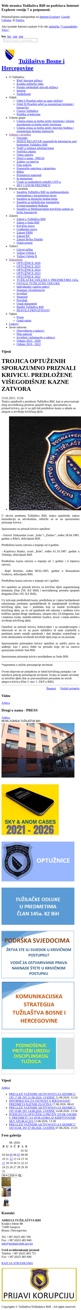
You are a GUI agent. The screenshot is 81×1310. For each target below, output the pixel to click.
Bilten (20, 171)
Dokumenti (15, 259)
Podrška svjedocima (28, 114)
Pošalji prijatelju (69, 688)
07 (18, 1154)
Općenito (22, 138)
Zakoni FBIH (25, 232)
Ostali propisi (24, 242)
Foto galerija (24, 165)
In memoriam (24, 178)
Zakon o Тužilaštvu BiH (31, 219)
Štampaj (51, 688)
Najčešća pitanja (26, 151)
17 (3, 1163)
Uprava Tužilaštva (27, 111)
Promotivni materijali (29, 175)
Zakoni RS (23, 236)
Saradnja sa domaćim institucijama (37, 198)
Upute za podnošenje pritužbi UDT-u (39, 181)
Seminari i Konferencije (31, 290)
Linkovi (13, 323)
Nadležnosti (24, 94)
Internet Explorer (50, 16)
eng (21, 36)
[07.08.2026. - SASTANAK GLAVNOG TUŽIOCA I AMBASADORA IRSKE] (6, 1205)
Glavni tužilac (25, 249)
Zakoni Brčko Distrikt (30, 239)
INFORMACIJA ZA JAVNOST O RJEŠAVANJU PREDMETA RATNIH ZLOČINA (39, 1102)
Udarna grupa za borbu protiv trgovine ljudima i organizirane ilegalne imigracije (45, 129)
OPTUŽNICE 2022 (28, 276)
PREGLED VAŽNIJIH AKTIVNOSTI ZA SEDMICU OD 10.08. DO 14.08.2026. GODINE (42, 1109)
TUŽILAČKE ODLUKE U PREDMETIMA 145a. (48, 280)
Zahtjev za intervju (28, 161)
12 (11, 1159)
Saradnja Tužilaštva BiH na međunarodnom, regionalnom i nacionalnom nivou (43, 193)
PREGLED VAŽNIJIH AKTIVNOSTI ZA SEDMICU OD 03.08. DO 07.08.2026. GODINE (42, 1126)
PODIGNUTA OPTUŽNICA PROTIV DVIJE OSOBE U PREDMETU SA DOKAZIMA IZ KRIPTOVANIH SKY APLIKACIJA (43, 1118)
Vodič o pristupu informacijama (35, 148)
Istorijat (21, 90)
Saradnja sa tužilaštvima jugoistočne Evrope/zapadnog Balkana (38, 204)
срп (15, 36)
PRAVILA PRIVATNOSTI (33, 310)
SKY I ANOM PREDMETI (33, 185)
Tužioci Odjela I (26, 252)
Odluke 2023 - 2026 (29, 340)
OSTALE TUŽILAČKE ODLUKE (38, 283)
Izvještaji (22, 293)
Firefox (20, 20)
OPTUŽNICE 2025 (28, 266)
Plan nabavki (24, 334)
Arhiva (6, 702)
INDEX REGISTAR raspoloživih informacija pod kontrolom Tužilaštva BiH (46, 143)
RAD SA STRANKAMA (17, 1263)
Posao (20, 317)
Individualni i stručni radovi (33, 286)
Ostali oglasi (24, 320)
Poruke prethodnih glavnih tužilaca (37, 87)
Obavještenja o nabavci (30, 330)
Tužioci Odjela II (27, 256)
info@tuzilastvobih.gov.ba (17, 1243)
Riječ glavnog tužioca (29, 80)
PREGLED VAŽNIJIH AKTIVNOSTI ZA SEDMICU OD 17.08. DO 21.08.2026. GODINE (42, 1096)
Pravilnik (22, 300)
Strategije (22, 296)
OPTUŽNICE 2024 (28, 269)
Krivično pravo (26, 225)
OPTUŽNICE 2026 (28, 263)
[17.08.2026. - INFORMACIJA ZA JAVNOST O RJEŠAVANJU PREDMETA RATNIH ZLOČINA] (6, 1185)
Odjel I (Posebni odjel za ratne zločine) (40, 100)
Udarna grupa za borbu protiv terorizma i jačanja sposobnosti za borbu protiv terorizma (45, 122)
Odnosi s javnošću (20, 134)
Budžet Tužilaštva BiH (30, 307)
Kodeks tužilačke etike (30, 83)
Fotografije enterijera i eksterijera (36, 168)
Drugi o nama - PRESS (30, 158)
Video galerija (25, 154)
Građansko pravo (27, 229)
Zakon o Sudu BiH (28, 222)
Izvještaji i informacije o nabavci (36, 337)
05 (11, 1154)
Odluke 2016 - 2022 (29, 344)
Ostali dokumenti (27, 303)
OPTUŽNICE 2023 (28, 273)
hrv (9, 36)
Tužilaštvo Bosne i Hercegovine (33, 64)
